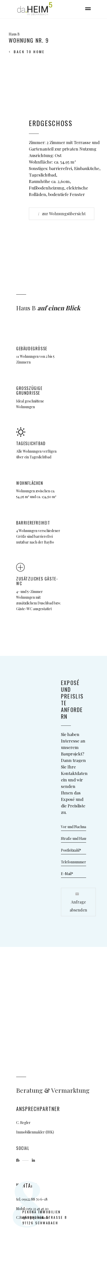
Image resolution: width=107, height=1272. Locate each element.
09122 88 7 (29, 1199)
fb (18, 1160)
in (33, 1160)
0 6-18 (42, 1199)
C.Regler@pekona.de (32, 1217)
